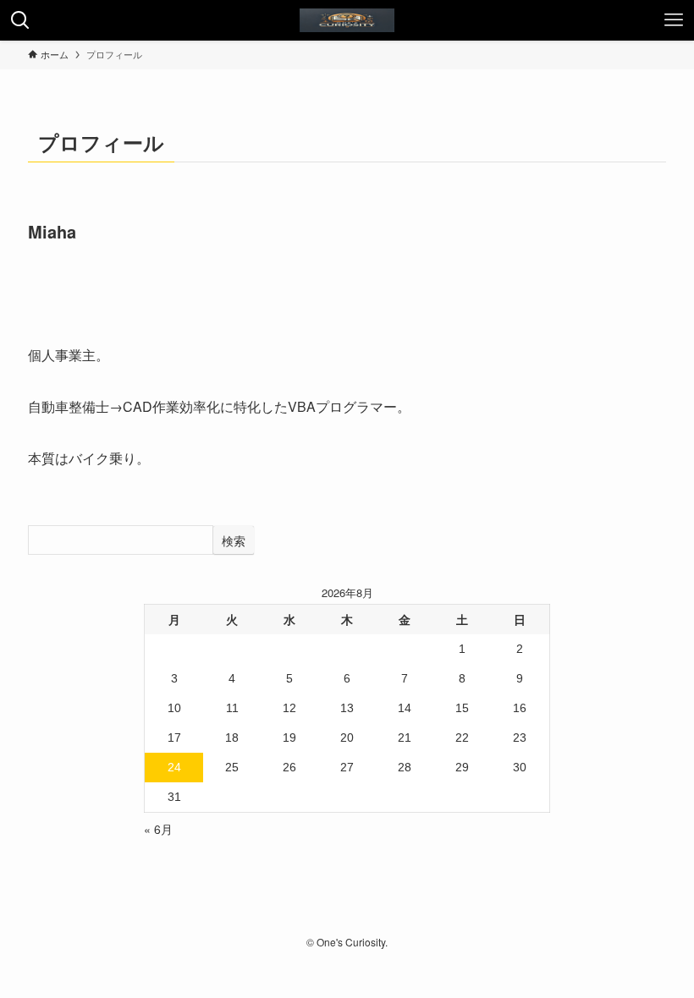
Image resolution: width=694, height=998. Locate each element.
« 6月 (158, 828)
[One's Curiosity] (347, 20)
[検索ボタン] (20, 20)
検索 (233, 540)
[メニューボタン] (673, 20)
